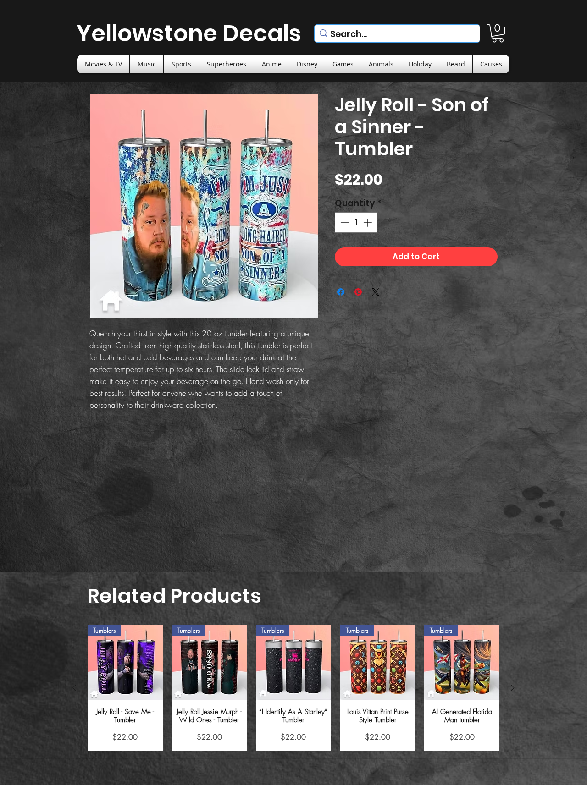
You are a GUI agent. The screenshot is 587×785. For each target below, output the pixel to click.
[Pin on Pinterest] (358, 291)
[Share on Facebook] (340, 291)
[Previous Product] (74, 687)
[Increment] (368, 222)
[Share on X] (375, 291)
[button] (498, 33)
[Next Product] (512, 687)
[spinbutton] (356, 222)
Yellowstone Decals (188, 33)
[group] (293, 688)
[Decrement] (343, 222)
